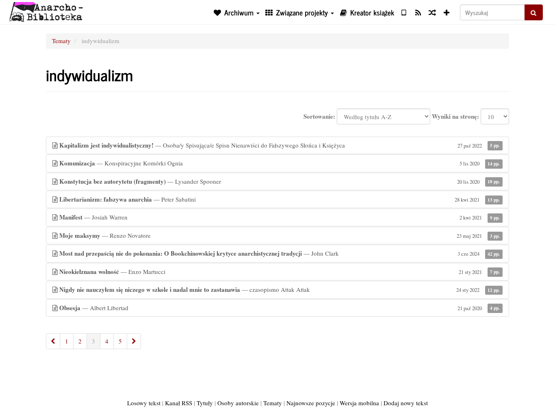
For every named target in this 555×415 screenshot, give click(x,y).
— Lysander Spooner (279, 181)
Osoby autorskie (238, 403)
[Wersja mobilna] (404, 12)
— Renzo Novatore (279, 235)
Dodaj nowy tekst (406, 403)
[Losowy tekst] (432, 12)
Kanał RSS (178, 403)
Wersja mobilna (359, 403)
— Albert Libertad (279, 307)
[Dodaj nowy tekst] (447, 12)
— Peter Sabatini (279, 199)
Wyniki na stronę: (455, 116)
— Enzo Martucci (279, 271)
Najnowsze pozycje (310, 403)
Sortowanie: (319, 116)
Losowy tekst (143, 403)
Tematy (61, 41)
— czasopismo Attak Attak (279, 289)
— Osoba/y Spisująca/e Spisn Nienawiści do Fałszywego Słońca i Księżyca (279, 145)
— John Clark (279, 253)
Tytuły (205, 403)
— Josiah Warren (279, 217)
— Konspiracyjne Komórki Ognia (279, 163)
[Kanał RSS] (418, 12)
